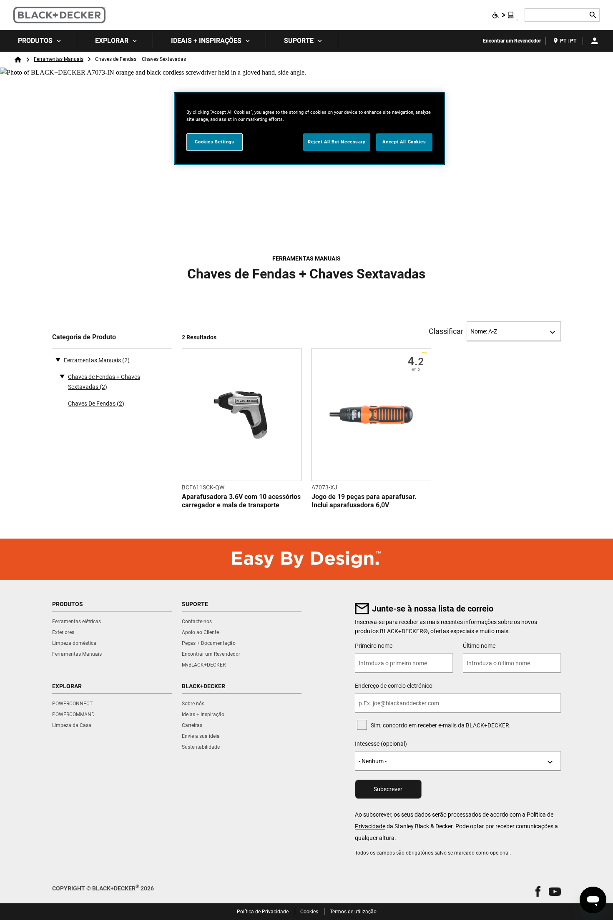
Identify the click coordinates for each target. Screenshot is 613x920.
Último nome (479, 645)
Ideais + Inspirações (206, 41)
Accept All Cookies (404, 142)
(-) (58, 359)
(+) (62, 376)
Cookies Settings (214, 142)
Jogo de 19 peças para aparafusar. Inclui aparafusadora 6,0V (364, 501)
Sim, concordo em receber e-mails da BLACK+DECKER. (441, 725)
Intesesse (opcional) (381, 743)
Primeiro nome (373, 645)
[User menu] (594, 40)
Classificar (446, 331)
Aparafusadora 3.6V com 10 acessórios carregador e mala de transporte (241, 501)
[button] (537, 891)
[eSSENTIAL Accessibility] (503, 15)
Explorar (111, 41)
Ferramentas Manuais (58, 59)
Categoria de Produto (84, 337)
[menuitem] (38, 41)
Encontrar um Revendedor (512, 41)
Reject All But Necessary (337, 142)
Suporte (299, 41)
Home (18, 59)
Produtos (35, 41)
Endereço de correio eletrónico (393, 685)
